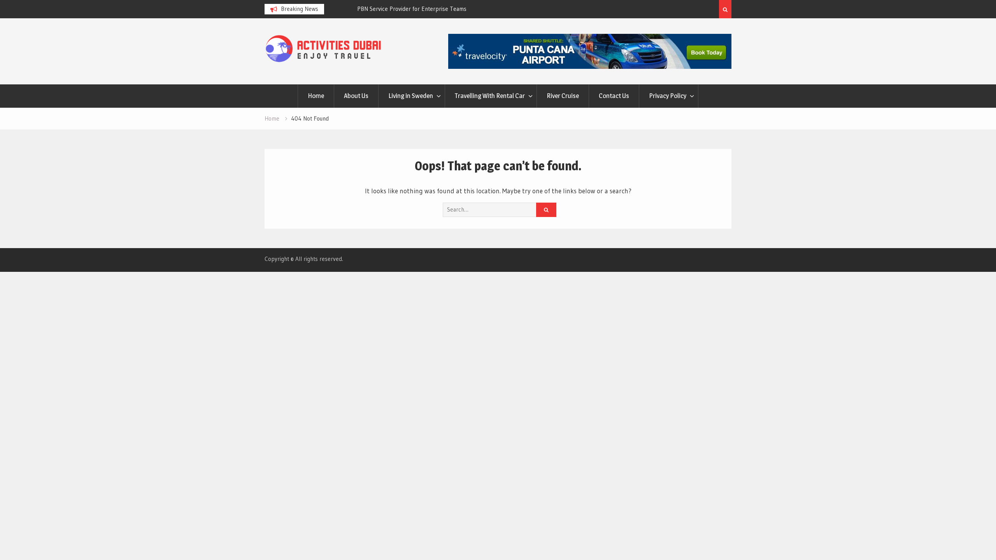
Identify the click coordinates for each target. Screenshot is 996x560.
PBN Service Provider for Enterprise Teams (386, 8)
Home (316, 96)
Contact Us (614, 96)
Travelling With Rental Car (490, 96)
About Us (356, 96)
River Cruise (563, 96)
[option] (402, 9)
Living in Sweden (410, 96)
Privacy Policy (667, 96)
